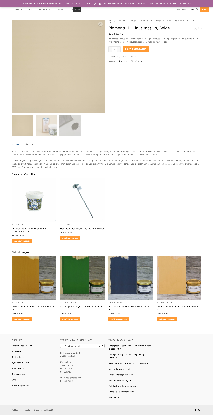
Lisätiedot (28, 144)
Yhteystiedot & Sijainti (22, 345)
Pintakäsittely (147, 21)
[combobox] (82, 346)
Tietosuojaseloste (20, 374)
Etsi (77, 9)
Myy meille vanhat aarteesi (120, 369)
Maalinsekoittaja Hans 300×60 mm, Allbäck (82, 228)
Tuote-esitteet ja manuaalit (120, 375)
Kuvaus (15, 144)
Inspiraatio (17, 351)
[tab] (15, 144)
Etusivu (111, 21)
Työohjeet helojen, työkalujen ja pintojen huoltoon (127, 356)
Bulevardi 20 (114, 397)
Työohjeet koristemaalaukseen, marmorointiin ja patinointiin (129, 347)
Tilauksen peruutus (20, 385)
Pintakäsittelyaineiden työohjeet (123, 386)
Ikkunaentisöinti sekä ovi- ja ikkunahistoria (128, 363)
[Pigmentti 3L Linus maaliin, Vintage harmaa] (195, 29)
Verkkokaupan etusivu (128, 21)
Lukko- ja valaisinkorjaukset (121, 392)
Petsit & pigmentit (163, 21)
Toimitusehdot (18, 368)
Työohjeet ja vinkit (20, 362)
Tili (205, 9)
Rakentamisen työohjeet (119, 380)
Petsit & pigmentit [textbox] (81, 346)
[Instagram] (199, 410)
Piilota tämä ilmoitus (182, 3)
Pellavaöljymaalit (20, 225)
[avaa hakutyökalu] (197, 9)
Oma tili (15, 379)
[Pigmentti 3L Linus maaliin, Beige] (199, 29)
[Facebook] (195, 410)
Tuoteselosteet (19, 357)
